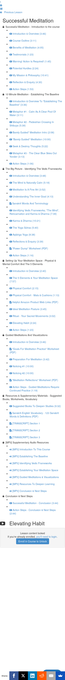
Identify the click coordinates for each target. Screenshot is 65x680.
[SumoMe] (60, 675)
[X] (23, 675)
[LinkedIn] (32, 675)
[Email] (51, 675)
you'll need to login (46, 536)
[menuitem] (1, 5)
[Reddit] (41, 675)
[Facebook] (14, 675)
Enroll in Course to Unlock (32, 541)
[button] (0, 1)
